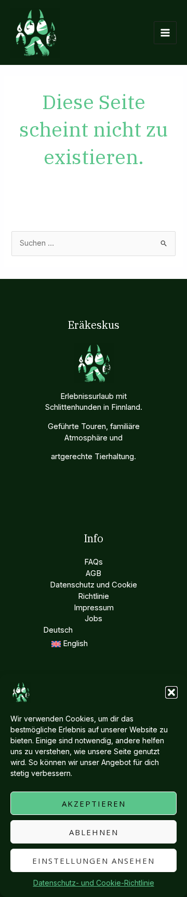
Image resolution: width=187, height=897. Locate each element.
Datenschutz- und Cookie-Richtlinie (93, 882)
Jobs (93, 618)
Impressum (94, 607)
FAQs (93, 562)
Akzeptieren (94, 803)
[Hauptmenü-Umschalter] (165, 32)
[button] (171, 692)
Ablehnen (93, 832)
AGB (93, 573)
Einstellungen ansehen (93, 860)
